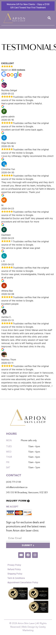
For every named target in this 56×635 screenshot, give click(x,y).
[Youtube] (21, 555)
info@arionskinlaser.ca (16, 487)
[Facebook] (28, 555)
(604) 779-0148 (13, 482)
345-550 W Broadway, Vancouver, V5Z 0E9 (27, 493)
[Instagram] (35, 555)
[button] (49, 18)
